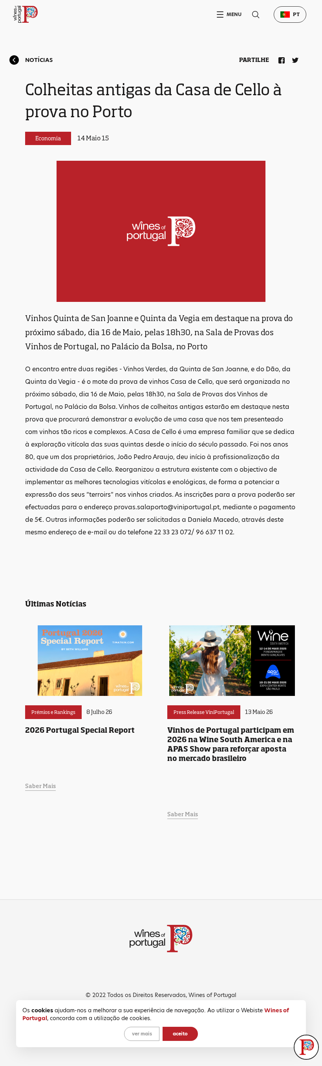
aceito (180, 1033)
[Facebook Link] (280, 59)
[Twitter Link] (294, 59)
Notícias (39, 60)
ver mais (142, 1033)
